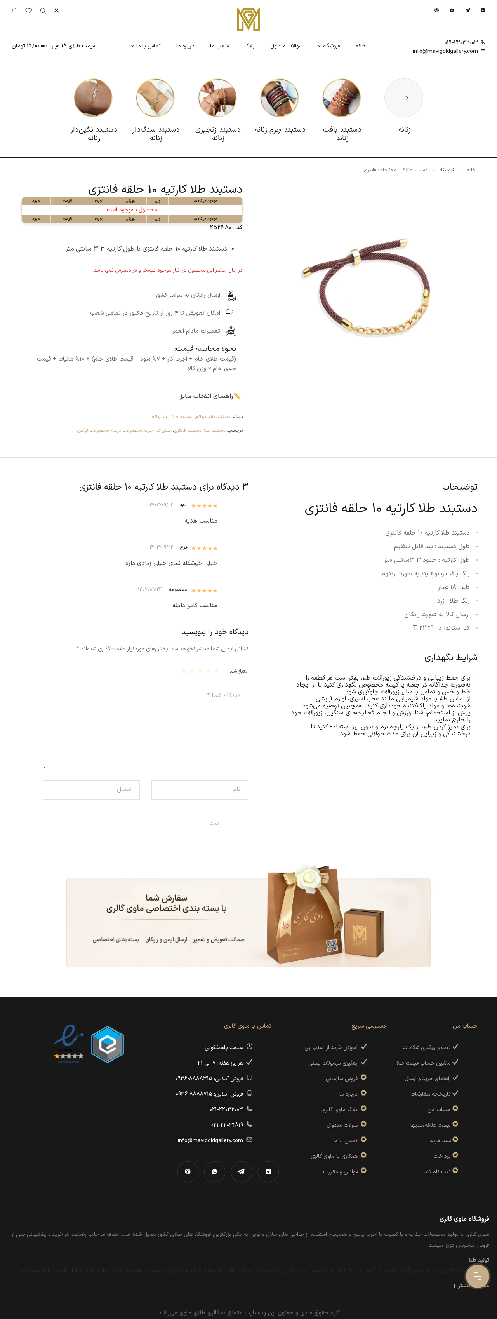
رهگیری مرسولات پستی (334, 1063)
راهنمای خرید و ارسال (428, 1079)
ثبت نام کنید (437, 1172)
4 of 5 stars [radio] (193, 670)
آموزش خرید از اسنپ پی (332, 1048)
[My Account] (56, 11)
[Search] (43, 11)
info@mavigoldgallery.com (445, 51)
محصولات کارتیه (126, 430)
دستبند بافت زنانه (213, 416)
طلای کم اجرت (157, 430)
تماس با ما (148, 46)
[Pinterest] (436, 10)
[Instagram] (482, 10)
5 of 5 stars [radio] (185, 670)
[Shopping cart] (14, 12)
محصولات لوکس (93, 430)
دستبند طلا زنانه (178, 416)
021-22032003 (461, 43)
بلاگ (249, 46)
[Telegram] (467, 10)
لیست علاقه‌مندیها (430, 1125)
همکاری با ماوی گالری (336, 1156)
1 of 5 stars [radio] (218, 670)
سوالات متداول (286, 46)
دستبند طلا (214, 430)
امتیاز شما (238, 671)
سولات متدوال (344, 1125)
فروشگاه (331, 46)
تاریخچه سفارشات (431, 1094)
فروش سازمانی (343, 1079)
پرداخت (442, 1156)
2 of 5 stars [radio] (209, 670)
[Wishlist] (28, 12)
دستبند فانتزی (187, 430)
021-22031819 (228, 1125)
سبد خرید (440, 1141)
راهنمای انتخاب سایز (206, 396)
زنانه (156, 416)
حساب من (439, 1110)
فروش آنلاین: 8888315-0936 (211, 1079)
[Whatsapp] (451, 10)
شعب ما (219, 46)
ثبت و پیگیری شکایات (427, 1048)
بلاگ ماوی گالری (341, 1110)
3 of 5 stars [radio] (201, 670)
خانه (361, 46)
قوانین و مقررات (342, 1172)
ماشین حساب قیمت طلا (424, 1063)
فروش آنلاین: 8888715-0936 (211, 1094)
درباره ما (185, 46)
